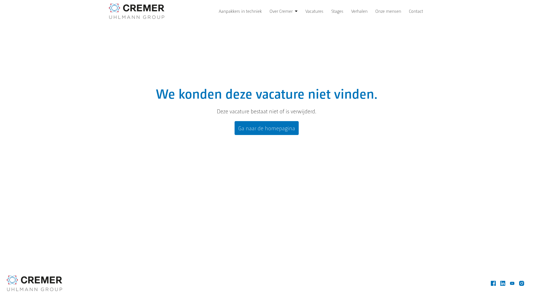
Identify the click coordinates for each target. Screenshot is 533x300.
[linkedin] (502, 283)
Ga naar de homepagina (266, 128)
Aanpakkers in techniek (240, 11)
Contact (416, 11)
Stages (337, 11)
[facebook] (493, 283)
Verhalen (359, 11)
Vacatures (314, 11)
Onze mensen (388, 11)
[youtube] (512, 283)
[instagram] (521, 283)
